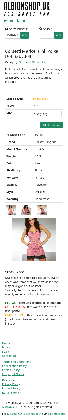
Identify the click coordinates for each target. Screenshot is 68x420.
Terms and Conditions (16, 362)
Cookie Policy (11, 370)
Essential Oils (35, 414)
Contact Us (9, 356)
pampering (57, 414)
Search (6, 352)
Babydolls (38, 62)
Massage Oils (16, 414)
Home (6, 343)
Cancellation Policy (14, 366)
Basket (6, 347)
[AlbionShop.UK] (26, 8)
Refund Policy (11, 388)
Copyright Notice (13, 374)
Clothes (23, 62)
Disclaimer (9, 380)
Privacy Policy (11, 384)
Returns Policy (11, 392)
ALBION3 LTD (11, 407)
